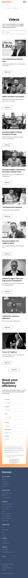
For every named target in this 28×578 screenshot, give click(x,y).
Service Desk (5, 520)
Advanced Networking (7, 504)
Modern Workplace (6, 518)
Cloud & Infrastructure (7, 506)
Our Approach (5, 481)
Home (3, 8)
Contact (4, 547)
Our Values (4, 541)
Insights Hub (9, 8)
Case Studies (5, 529)
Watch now (7, 72)
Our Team (4, 486)
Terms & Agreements (7, 568)
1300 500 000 (5, 549)
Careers (4, 538)
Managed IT (4, 495)
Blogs (3, 527)
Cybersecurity (5, 509)
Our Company (6, 476)
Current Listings (5, 543)
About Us (4, 479)
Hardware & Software (7, 513)
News (3, 532)
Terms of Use (5, 566)
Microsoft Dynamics (6, 516)
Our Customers (5, 484)
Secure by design (6, 497)
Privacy (3, 569)
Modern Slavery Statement (8, 564)
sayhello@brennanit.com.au (8, 552)
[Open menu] (24, 2)
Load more (14, 369)
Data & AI (4, 511)
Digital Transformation (7, 493)
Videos (3, 534)
